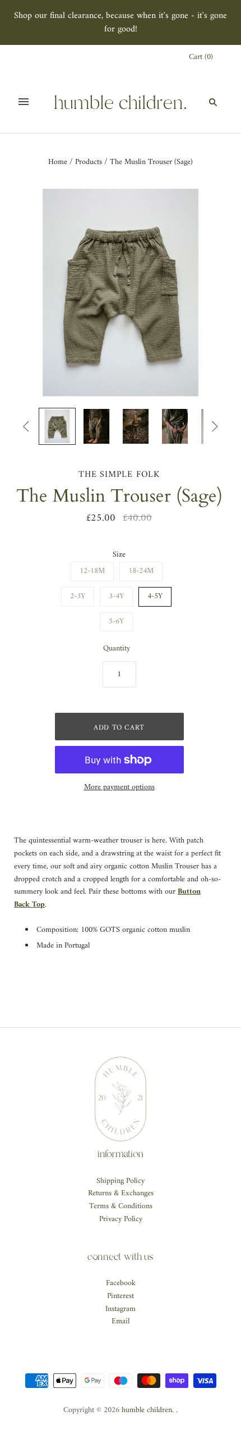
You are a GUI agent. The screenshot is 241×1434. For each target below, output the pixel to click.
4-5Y (155, 596)
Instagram (120, 1309)
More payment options (119, 787)
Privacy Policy (120, 1219)
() (201, 57)
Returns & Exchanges (121, 1193)
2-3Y (77, 596)
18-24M (141, 571)
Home (57, 162)
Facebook (121, 1283)
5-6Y (116, 621)
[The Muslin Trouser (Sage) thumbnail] (57, 426)
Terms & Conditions (120, 1206)
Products (88, 162)
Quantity (116, 649)
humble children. (148, 1410)
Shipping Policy (120, 1181)
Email (120, 1321)
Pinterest (120, 1296)
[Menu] (23, 102)
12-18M (92, 571)
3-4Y (116, 596)
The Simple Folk (119, 474)
